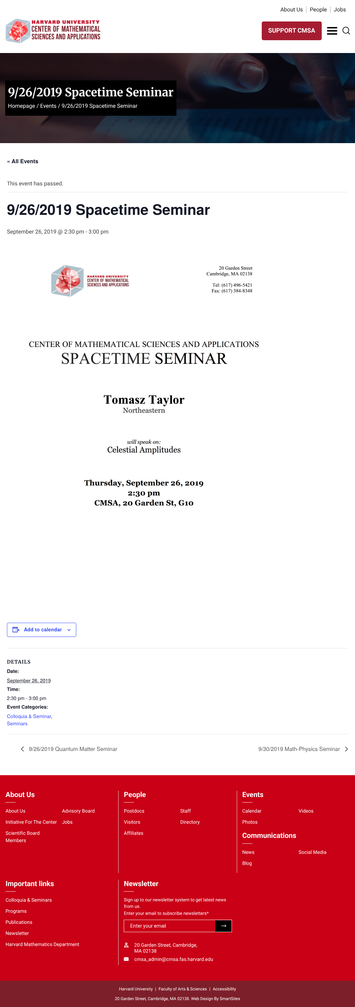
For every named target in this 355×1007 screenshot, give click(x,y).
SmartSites (230, 998)
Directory (190, 822)
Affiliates (133, 833)
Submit (223, 926)
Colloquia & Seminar (29, 715)
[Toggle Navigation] (332, 31)
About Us (291, 9)
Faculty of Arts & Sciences (183, 989)
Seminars (17, 723)
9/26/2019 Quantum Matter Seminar (72, 749)
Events (48, 106)
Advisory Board (78, 811)
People (318, 9)
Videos (305, 811)
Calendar (252, 811)
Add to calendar (43, 629)
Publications (19, 922)
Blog (247, 863)
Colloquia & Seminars (29, 900)
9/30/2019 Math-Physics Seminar (299, 749)
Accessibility (224, 989)
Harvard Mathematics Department (42, 944)
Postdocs (134, 811)
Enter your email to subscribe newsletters (166, 913)
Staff (185, 811)
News (248, 852)
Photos (250, 822)
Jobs (340, 9)
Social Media (312, 852)
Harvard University (136, 989)
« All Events (22, 161)
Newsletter (17, 933)
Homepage (21, 106)
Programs (16, 911)
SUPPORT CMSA (291, 30)
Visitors (132, 822)
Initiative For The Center (31, 822)
